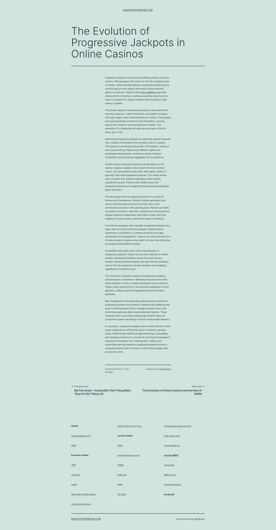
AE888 (121, 465)
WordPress (199, 519)
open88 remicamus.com (129, 455)
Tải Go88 (122, 494)
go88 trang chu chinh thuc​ (130, 426)
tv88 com (75, 475)
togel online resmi (172, 436)
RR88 (120, 445)
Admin (110, 372)
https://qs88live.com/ (81, 436)
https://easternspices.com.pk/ (177, 426)
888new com (170, 475)
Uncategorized (165, 369)
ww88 (74, 484)
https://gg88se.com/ (150, 92)
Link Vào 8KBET (171, 455)
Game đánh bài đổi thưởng (83, 494)
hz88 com (122, 475)
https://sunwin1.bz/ (172, 484)
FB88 (73, 445)
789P (73, 465)
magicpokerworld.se (138, 10)
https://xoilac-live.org (81, 504)
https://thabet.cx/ (172, 445)
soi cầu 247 (169, 494)
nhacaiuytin (169, 465)
